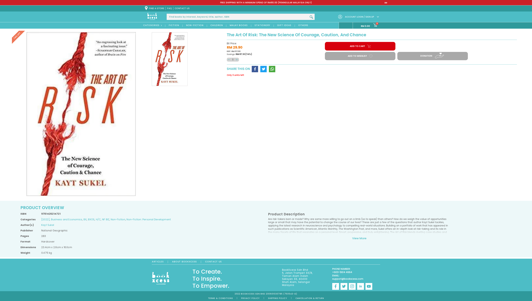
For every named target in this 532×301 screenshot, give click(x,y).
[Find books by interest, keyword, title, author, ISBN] (311, 17)
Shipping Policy (277, 298)
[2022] (45, 219)
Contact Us (213, 261)
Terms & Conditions (220, 298)
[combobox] (241, 17)
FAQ (169, 8)
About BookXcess (184, 261)
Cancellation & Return (310, 298)
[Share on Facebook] (255, 69)
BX (85, 219)
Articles (158, 261)
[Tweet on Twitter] (263, 69)
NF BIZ (105, 219)
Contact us (182, 8)
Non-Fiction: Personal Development (148, 219)
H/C (98, 219)
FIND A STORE (156, 8)
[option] (266, 2)
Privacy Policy (250, 298)
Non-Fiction (118, 219)
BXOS (91, 219)
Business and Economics (66, 219)
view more (359, 238)
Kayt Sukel (47, 225)
